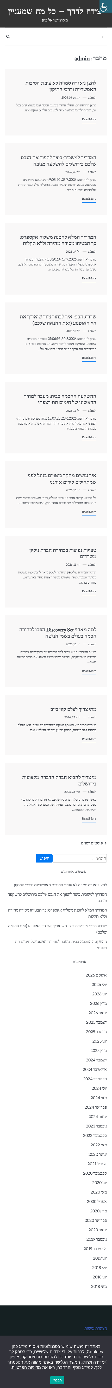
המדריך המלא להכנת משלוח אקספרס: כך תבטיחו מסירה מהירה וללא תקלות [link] (58, 240)
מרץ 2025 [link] (98, 1051)
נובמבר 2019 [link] (96, 1239)
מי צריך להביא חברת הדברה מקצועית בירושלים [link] (59, 781)
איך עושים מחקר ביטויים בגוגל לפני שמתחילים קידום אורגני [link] (62, 479)
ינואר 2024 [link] (98, 1117)
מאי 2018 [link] (99, 1286)
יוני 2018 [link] (100, 1277)
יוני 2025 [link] (99, 1041)
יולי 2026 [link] (99, 985)
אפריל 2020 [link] (97, 1202)
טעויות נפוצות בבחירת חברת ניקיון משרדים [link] (62, 553)
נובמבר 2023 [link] (96, 1126)
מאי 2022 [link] (99, 1145)
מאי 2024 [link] (99, 1098)
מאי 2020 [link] (99, 1192)
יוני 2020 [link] (99, 1183)
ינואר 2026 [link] (98, 1013)
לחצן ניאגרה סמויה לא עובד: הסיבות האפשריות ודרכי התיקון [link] (61, 86)
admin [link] (92, 97)
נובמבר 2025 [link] (96, 1032)
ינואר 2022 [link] (98, 1154)
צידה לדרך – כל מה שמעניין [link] (54, 11)
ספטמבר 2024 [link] (95, 1079)
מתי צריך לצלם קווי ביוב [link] (73, 709)
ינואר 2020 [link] (98, 1230)
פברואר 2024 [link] (96, 1107)
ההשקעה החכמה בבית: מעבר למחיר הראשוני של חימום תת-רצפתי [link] (60, 399)
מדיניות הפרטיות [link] (26, 1367)
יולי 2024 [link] (99, 1088)
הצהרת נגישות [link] (95, 1328)
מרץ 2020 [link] (98, 1211)
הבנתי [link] (57, 1380)
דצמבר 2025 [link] (96, 1022)
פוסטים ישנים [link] (92, 843)
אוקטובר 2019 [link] (95, 1249)
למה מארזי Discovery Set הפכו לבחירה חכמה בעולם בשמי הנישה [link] (57, 633)
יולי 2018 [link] (99, 1268)
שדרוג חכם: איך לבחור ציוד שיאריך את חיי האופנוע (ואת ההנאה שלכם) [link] (58, 320)
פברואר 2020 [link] (96, 1220)
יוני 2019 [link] (100, 1258)
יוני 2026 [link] (99, 994)
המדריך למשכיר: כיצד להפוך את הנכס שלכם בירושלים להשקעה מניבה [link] (58, 161)
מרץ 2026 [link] (98, 1003)
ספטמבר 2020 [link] (95, 1173)
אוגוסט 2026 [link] (96, 975)
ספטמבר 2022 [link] (95, 1136)
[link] (105, 6)
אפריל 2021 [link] (97, 1164)
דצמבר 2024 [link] (96, 1060)
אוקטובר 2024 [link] (95, 1069)
